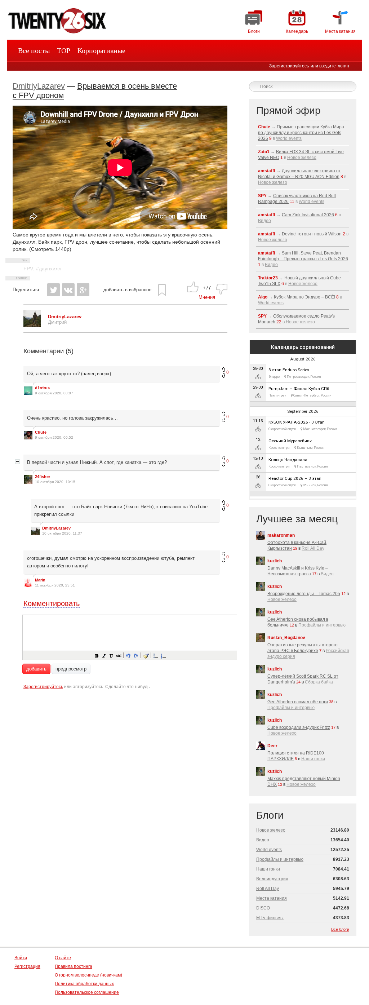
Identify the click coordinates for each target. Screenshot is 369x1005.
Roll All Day (313, 548)
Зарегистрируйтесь (289, 65)
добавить (36, 669)
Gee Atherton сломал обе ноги (297, 701)
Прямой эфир (288, 110)
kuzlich (274, 560)
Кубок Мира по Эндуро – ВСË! (304, 297)
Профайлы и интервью (322, 625)
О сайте (63, 957)
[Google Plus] (83, 289)
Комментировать (51, 603)
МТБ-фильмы (270, 917)
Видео (264, 220)
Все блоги (340, 929)
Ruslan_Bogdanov (286, 637)
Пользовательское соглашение (87, 992)
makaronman (281, 535)
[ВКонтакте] (68, 289)
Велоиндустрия (272, 878)
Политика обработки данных (84, 983)
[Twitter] (53, 289)
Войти (20, 957)
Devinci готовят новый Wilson (312, 233)
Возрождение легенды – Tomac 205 (303, 593)
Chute (40, 432)
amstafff (266, 170)
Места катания (271, 898)
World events (289, 138)
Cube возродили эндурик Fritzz (298, 727)
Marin (40, 580)
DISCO (263, 908)
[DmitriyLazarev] (32, 325)
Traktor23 (268, 277)
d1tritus (42, 388)
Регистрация (27, 966)
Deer (272, 745)
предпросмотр (70, 669)
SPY (262, 195)
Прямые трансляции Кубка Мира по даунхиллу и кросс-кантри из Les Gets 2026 (301, 132)
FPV (28, 268)
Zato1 (264, 151)
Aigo (262, 297)
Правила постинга (73, 966)
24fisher (42, 476)
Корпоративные (101, 50)
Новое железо (301, 157)
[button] (96, 655)
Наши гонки (313, 758)
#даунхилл (48, 268)
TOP (63, 50)
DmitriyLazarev (39, 85)
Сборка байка (319, 682)
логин (343, 65)
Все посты (34, 50)
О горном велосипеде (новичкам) (88, 975)
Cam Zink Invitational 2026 (308, 214)
